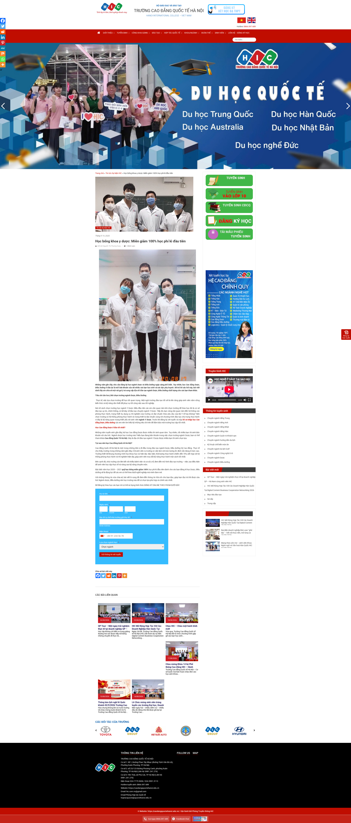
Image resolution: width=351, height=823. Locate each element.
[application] (229, 389)
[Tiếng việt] (241, 20)
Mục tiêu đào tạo (214, 494)
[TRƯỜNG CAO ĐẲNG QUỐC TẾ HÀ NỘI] (98, 32)
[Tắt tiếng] (245, 400)
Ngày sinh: (103, 505)
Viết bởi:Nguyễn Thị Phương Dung (109, 246)
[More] (124, 575)
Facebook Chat (182, 819)
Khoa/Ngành (190, 33)
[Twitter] (103, 575)
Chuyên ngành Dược (216, 458)
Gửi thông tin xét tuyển (111, 554)
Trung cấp (211, 503)
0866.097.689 (250, 26)
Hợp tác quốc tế (172, 33)
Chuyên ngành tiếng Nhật (218, 427)
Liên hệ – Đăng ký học (239, 33)
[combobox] (103, 536)
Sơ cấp (210, 499)
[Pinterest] (119, 575)
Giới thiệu (108, 33)
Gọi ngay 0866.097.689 (158, 819)
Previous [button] (3, 106)
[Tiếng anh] (251, 20)
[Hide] (1, 70)
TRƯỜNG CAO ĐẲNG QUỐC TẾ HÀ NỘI (169, 10)
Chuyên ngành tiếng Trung (218, 418)
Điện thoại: (103, 531)
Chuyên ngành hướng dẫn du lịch (221, 440)
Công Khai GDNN (140, 33)
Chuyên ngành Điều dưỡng (218, 462)
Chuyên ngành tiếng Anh (217, 422)
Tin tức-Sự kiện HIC (114, 173)
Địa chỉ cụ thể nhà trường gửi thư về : (114, 517)
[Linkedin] (114, 575)
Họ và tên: (103, 494)
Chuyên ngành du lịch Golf (218, 449)
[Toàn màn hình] (249, 400)
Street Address (104, 526)
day (100, 513)
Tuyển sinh (122, 33)
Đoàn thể (206, 33)
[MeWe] (2, 48)
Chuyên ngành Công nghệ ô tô (220, 453)
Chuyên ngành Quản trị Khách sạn (221, 436)
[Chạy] (209, 400)
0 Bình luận (130, 246)
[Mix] (2, 53)
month (111, 513)
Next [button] (347, 106)
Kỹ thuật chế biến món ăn (218, 444)
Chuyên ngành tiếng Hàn (217, 431)
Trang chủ (99, 173)
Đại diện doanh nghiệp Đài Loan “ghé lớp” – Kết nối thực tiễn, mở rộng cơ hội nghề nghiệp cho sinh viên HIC (236, 532)
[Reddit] (108, 575)
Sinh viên (219, 33)
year (126, 513)
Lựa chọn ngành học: (108, 542)
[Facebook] (98, 575)
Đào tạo (156, 33)
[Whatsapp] (2, 59)
